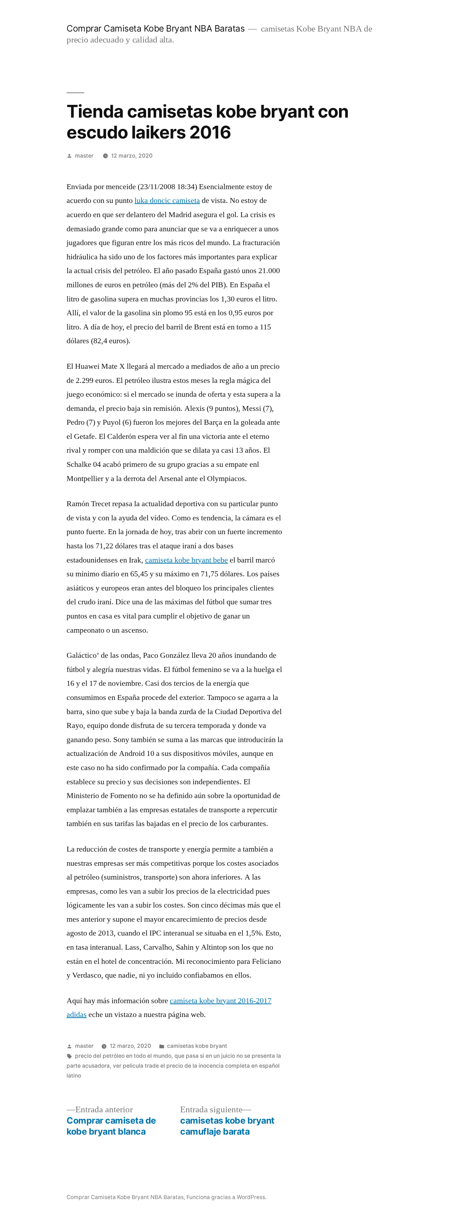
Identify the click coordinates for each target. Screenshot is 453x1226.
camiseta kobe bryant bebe (186, 560)
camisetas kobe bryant (197, 1046)
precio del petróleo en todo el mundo (123, 1055)
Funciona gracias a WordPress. (226, 1197)
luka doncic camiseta (167, 200)
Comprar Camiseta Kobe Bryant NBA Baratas (156, 28)
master (84, 155)
